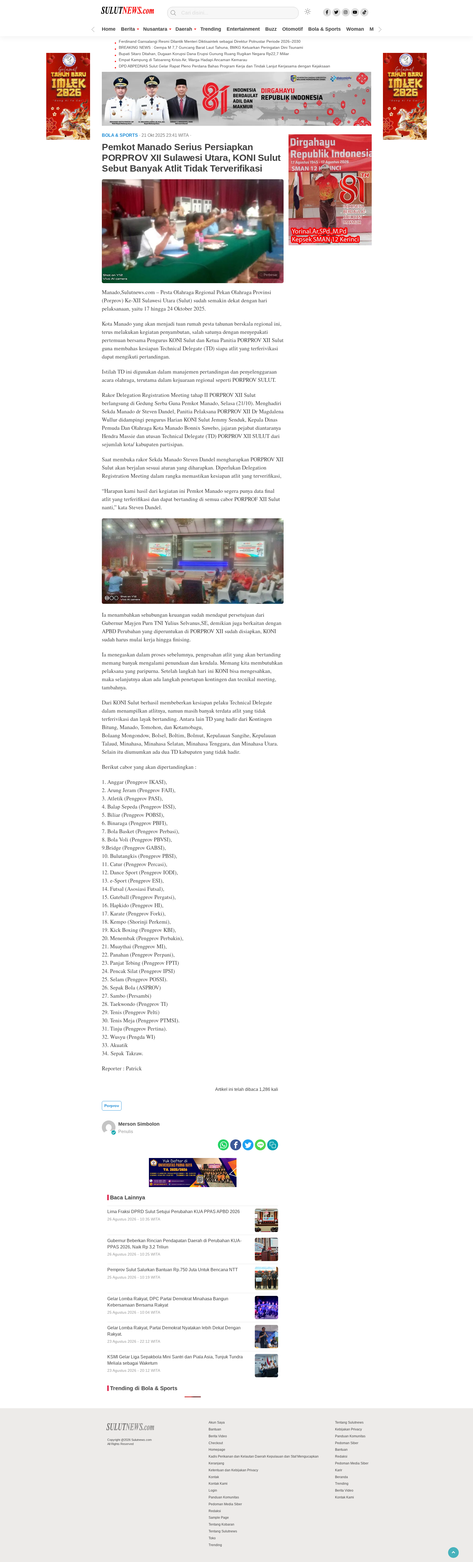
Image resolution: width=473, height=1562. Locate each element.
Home (109, 29)
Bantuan (215, 1429)
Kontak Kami (218, 1484)
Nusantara (155, 29)
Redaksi (215, 1511)
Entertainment (243, 29)
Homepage (217, 1450)
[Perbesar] (193, 281)
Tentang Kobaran (221, 1524)
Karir (338, 1470)
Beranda (341, 1477)
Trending (210, 29)
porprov (111, 1105)
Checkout (216, 1443)
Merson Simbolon (139, 1124)
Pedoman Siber (346, 1443)
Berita (128, 29)
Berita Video (218, 1436)
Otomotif (292, 29)
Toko (212, 1538)
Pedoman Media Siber (225, 1504)
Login (213, 1490)
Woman (355, 29)
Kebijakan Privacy (348, 1429)
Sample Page (219, 1518)
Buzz (271, 29)
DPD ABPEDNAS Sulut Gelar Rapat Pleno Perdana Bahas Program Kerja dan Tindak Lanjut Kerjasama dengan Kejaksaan (224, 66)
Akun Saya (217, 1422)
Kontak (214, 1477)
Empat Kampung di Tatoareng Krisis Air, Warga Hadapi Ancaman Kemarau (183, 60)
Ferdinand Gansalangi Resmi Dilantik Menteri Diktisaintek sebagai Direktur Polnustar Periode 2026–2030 (210, 41)
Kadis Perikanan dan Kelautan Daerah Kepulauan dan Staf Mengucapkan (264, 1456)
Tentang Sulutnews (223, 1531)
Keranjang (216, 1463)
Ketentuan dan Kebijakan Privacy (233, 1470)
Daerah (183, 29)
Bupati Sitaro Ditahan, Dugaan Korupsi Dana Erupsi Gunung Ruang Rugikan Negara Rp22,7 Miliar (204, 54)
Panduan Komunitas (224, 1497)
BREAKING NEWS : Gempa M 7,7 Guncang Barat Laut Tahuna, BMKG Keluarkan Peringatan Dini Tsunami (211, 47)
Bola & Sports (324, 29)
